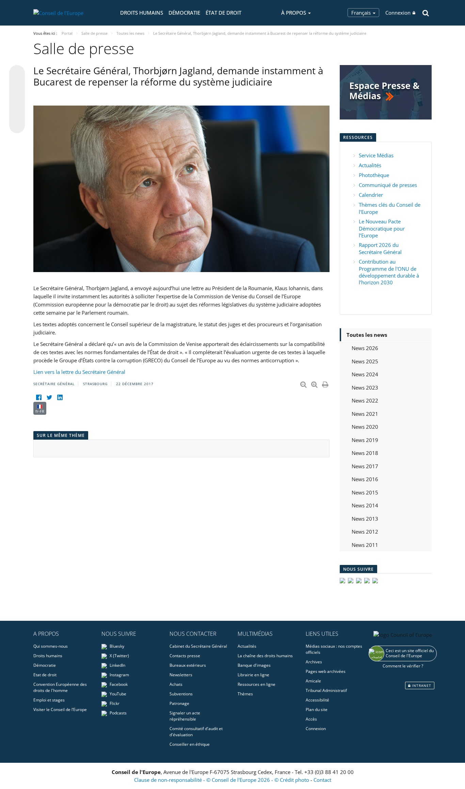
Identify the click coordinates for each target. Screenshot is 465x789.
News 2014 (365, 505)
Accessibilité (317, 700)
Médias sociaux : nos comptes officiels (334, 649)
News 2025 (365, 361)
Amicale (313, 681)
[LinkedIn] (59, 397)
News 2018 (365, 452)
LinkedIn (117, 665)
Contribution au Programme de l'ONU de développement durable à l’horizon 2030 (389, 272)
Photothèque (374, 175)
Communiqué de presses (388, 185)
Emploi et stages (49, 700)
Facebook (118, 684)
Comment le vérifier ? (403, 666)
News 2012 (365, 531)
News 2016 (365, 479)
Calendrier (371, 194)
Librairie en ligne (253, 675)
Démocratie (184, 12)
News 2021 (365, 413)
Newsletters (181, 675)
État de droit (223, 12)
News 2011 (365, 544)
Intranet (421, 685)
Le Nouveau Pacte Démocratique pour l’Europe (382, 228)
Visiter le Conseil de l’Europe (60, 709)
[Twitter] (49, 397)
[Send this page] (17, 125)
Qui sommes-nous (50, 646)
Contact (322, 779)
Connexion (398, 12)
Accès (311, 719)
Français (361, 12)
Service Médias (376, 155)
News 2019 (365, 440)
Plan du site (316, 709)
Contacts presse (185, 656)
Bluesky (116, 646)
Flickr (114, 703)
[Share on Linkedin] (17, 112)
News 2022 (365, 400)
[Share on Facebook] (17, 99)
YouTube (117, 694)
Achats (176, 684)
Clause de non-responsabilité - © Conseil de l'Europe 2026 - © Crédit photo (222, 779)
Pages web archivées (326, 671)
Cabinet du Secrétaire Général (198, 646)
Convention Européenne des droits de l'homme (60, 687)
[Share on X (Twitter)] (17, 86)
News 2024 (365, 374)
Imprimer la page (326, 383)
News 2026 (365, 348)
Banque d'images (254, 665)
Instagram (119, 675)
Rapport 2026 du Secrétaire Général (380, 248)
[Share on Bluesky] (17, 73)
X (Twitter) (119, 656)
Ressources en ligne (256, 684)
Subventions (181, 694)
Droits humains (141, 12)
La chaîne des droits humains (265, 656)
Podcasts (118, 713)
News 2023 (365, 387)
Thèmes (245, 694)
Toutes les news (367, 334)
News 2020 (365, 426)
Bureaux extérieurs (188, 665)
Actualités (370, 165)
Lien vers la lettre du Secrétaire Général (79, 371)
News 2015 (365, 492)
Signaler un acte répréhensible (185, 716)
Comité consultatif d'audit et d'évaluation (196, 732)
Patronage (179, 703)
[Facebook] (38, 397)
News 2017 (365, 466)
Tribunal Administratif (326, 690)
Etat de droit (45, 675)
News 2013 (365, 518)
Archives (314, 662)
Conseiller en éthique (190, 744)
